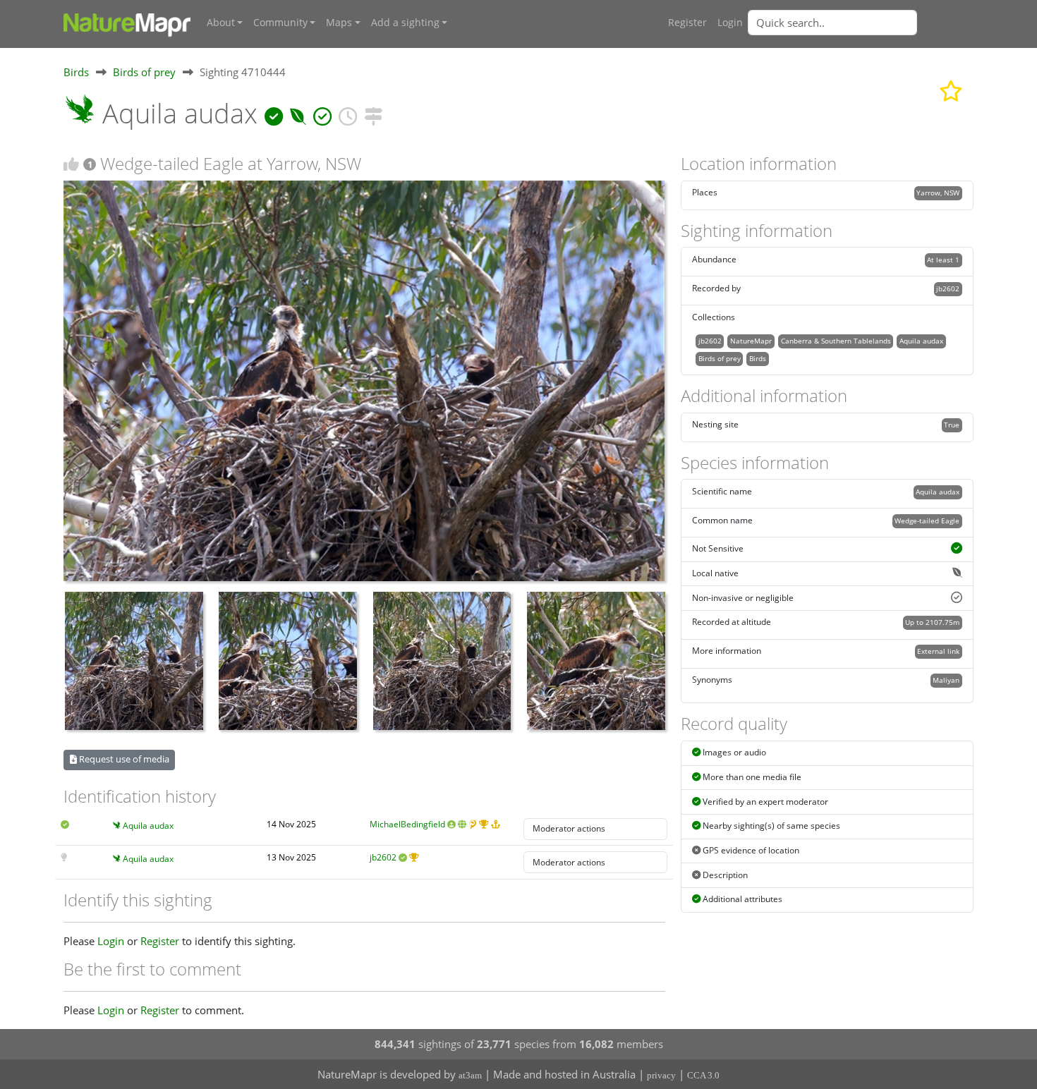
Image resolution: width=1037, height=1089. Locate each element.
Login (730, 22)
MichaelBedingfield (407, 824)
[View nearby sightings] (373, 113)
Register (687, 22)
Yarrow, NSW (937, 192)
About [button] (221, 22)
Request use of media (123, 759)
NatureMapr (751, 341)
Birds (76, 72)
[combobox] (861, 22)
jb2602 (383, 857)
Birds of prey (144, 72)
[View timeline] (348, 113)
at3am (470, 1075)
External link (938, 651)
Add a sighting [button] (405, 22)
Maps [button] (339, 22)
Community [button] (280, 22)
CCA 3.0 (703, 1075)
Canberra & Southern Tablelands (836, 341)
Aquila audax (148, 826)
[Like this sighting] (71, 164)
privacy (661, 1075)
